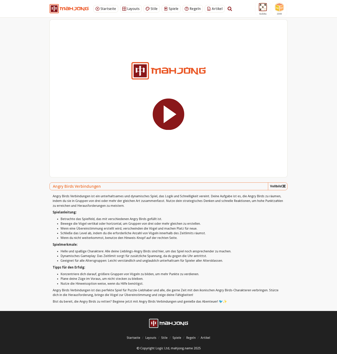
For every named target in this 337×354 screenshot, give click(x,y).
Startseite (107, 9)
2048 (279, 8)
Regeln (195, 9)
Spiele (173, 9)
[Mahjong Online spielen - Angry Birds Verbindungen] (168, 323)
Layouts (132, 9)
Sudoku (263, 8)
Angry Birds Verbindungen (77, 186)
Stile (154, 9)
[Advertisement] (29, 80)
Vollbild (276, 186)
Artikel (217, 9)
